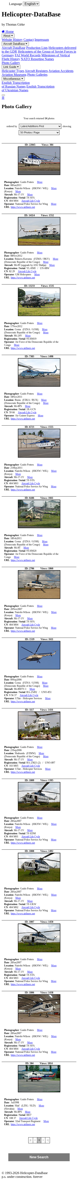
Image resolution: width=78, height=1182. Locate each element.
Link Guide (10, 66)
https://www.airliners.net (23, 207)
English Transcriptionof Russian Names (16, 84)
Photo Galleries (37, 74)
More (39, 182)
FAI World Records (28, 55)
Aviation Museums (14, 74)
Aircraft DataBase (14, 43)
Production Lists (37, 48)
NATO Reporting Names (37, 59)
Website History (12, 39)
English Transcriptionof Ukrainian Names (28, 88)
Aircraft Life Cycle (30, 200)
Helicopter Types (13, 71)
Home (9, 31)
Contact (29, 39)
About (7, 35)
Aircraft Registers (36, 71)
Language (15, 4)
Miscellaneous (12, 78)
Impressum (42, 39)
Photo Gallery (11, 63)
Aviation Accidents (60, 71)
